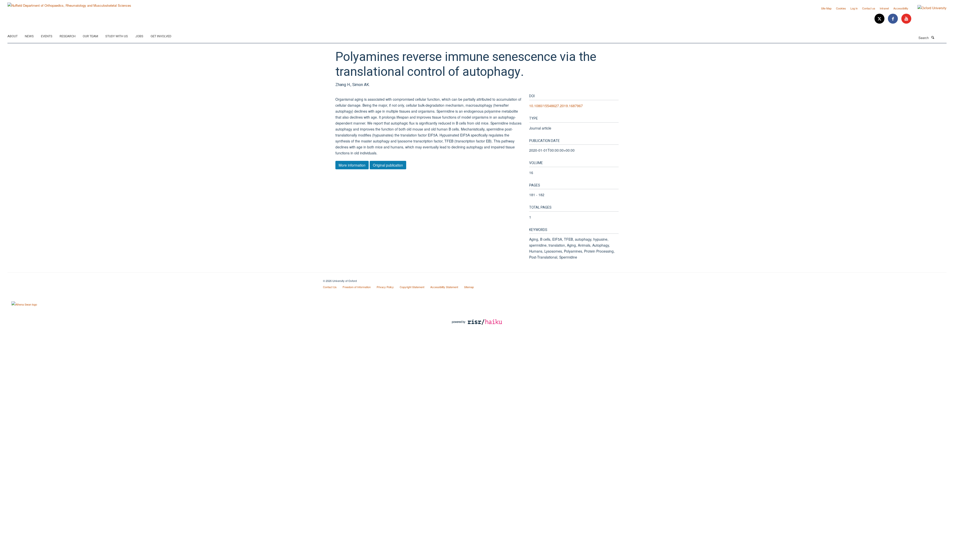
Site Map (826, 8)
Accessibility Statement (444, 287)
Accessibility (900, 8)
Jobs (139, 36)
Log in (854, 8)
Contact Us (330, 287)
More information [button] (352, 165)
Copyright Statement (412, 287)
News (29, 36)
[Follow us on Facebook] (893, 18)
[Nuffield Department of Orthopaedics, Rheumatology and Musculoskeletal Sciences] (69, 3)
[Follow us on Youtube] (906, 18)
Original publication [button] (388, 165)
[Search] (932, 37)
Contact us (868, 8)
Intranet (884, 8)
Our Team (90, 36)
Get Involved (161, 36)
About (12, 36)
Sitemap (469, 287)
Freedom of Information (357, 287)
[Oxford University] (928, 8)
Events (46, 36)
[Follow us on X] (879, 18)
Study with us (116, 36)
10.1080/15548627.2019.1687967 (556, 105)
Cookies (841, 8)
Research (68, 36)
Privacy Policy (385, 287)
